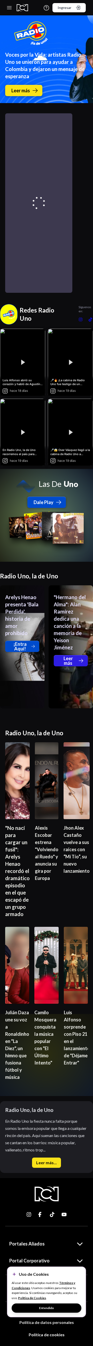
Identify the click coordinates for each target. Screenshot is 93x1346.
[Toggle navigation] (9, 7)
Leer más (20, 90)
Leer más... (46, 1162)
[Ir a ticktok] (29, 1214)
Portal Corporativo (29, 1260)
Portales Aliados (27, 1244)
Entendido (46, 1308)
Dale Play (43, 502)
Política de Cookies (32, 1298)
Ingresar (64, 7)
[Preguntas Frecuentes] (46, 8)
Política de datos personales (46, 1322)
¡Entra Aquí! (20, 646)
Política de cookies (47, 1334)
